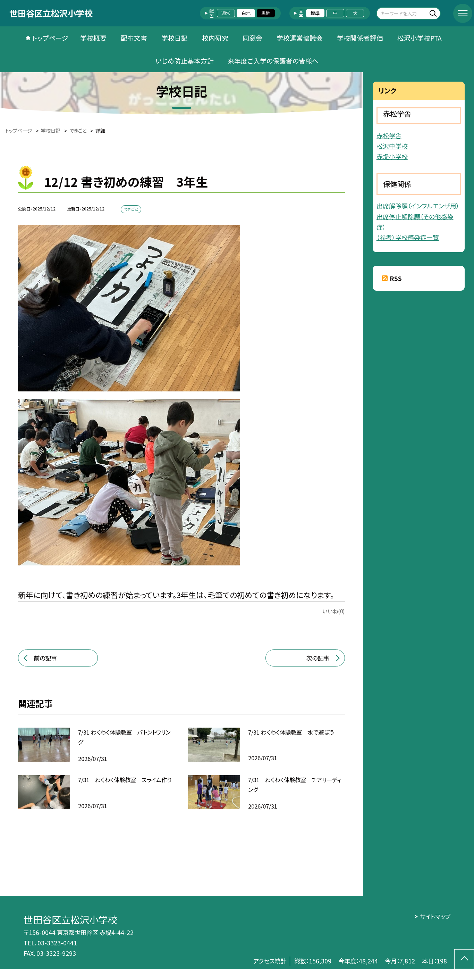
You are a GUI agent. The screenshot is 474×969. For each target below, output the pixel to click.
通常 (225, 13)
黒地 (265, 13)
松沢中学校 (392, 145)
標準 (315, 13)
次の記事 (317, 658)
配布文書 (134, 37)
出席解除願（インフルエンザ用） (417, 205)
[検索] (434, 13)
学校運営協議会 (300, 37)
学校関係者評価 (360, 37)
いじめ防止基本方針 (184, 60)
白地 (246, 13)
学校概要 (93, 37)
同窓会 (252, 37)
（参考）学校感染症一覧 (407, 237)
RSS (396, 278)
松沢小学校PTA (419, 37)
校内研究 (215, 37)
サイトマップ (435, 916)
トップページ (50, 37)
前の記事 (45, 658)
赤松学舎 (388, 135)
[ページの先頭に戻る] (464, 959)
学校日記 (174, 37)
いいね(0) (333, 611)
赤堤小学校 (392, 156)
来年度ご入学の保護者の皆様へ (273, 60)
